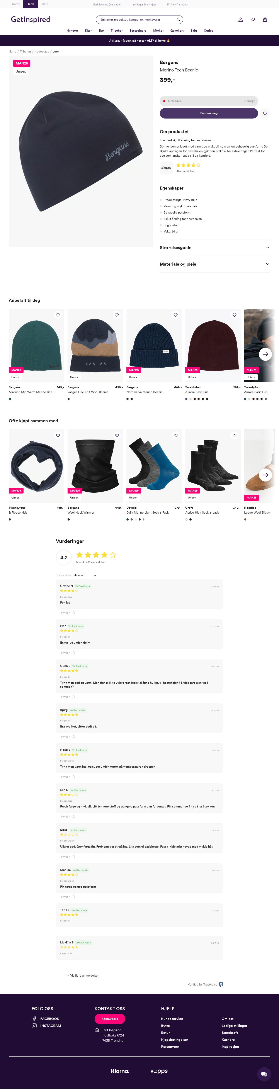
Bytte (165, 1026)
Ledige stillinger (234, 1026)
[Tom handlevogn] (265, 19)
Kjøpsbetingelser (174, 1040)
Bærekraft (230, 1033)
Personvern (170, 1047)
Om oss (227, 1019)
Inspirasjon (230, 1047)
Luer (56, 51)
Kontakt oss (110, 1019)
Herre (13, 51)
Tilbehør (25, 51)
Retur (165, 1033)
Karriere (228, 1040)
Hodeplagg (41, 51)
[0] (252, 19)
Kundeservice (172, 1019)
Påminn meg (209, 113)
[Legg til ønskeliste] (265, 113)
